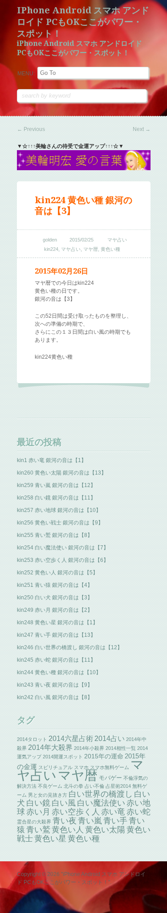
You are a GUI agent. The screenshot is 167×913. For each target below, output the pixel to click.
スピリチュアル (55, 767)
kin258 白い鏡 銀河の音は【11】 (56, 498)
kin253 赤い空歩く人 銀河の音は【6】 (63, 560)
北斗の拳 (73, 786)
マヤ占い (117, 239)
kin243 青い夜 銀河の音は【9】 (55, 685)
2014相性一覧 (121, 748)
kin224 (51, 249)
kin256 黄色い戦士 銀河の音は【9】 (60, 523)
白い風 (64, 802)
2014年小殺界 (89, 748)
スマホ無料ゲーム (109, 767)
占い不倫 (94, 786)
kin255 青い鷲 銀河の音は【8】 (55, 535)
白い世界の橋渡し (101, 794)
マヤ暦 (90, 249)
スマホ (81, 767)
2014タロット (32, 739)
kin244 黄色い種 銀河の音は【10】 (59, 672)
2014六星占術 (71, 738)
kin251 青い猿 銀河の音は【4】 (55, 585)
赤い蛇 (138, 811)
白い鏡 (38, 802)
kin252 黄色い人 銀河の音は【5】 (57, 572)
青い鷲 (38, 829)
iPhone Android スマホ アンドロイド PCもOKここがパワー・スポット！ (83, 22)
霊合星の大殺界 (34, 821)
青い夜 (65, 820)
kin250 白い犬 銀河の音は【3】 (55, 597)
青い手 (115, 820)
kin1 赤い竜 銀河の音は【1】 (51, 460)
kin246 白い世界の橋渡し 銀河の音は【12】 (69, 647)
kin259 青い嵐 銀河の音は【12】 (56, 485)
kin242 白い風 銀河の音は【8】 (55, 697)
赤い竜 (113, 811)
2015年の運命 (103, 756)
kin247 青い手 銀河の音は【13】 (56, 635)
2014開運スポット (63, 756)
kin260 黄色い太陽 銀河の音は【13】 (61, 473)
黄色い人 (68, 829)
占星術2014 (118, 786)
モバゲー (110, 777)
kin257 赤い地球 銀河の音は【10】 (59, 510)
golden (50, 239)
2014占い (109, 738)
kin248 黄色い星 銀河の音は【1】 (57, 622)
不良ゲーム (50, 786)
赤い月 (38, 811)
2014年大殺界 (50, 747)
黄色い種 (110, 249)
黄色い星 (50, 838)
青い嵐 (90, 820)
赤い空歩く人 (76, 811)
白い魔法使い (101, 802)
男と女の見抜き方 (47, 795)
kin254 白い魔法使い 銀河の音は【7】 (63, 548)
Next (142, 129)
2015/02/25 (81, 239)
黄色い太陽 (105, 829)
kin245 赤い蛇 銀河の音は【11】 (56, 660)
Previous (31, 129)
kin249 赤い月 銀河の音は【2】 (55, 610)
